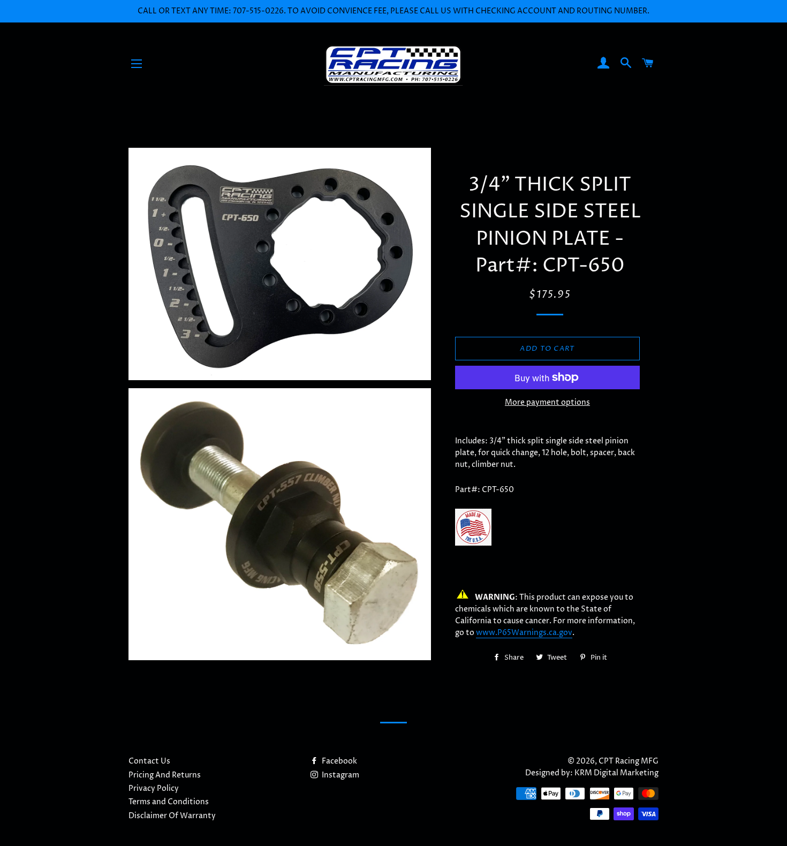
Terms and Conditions (168, 802)
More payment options (547, 402)
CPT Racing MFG (629, 761)
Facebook (338, 761)
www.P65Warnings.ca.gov (524, 633)
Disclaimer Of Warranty (172, 816)
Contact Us (149, 761)
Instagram (339, 775)
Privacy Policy (153, 788)
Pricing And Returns (164, 775)
